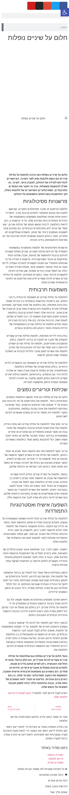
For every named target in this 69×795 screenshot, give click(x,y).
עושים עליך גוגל (58, 792)
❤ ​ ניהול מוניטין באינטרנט (53, 774)
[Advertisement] (34, 78)
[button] (34, 15)
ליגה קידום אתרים (57, 780)
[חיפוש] (3, 27)
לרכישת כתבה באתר (56, 786)
